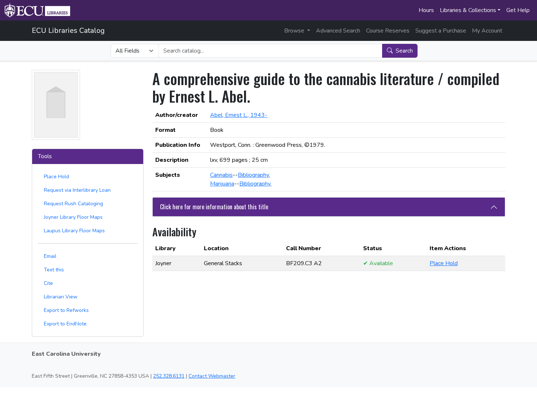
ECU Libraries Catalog (68, 30)
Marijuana (222, 184)
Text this (54, 269)
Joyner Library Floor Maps (73, 217)
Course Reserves (388, 31)
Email (50, 256)
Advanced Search (338, 31)
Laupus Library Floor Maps (74, 230)
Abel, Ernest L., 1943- (238, 115)
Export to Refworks (66, 310)
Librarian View (60, 296)
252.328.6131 (168, 376)
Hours (426, 10)
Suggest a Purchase (440, 31)
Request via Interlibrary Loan (77, 190)
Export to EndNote (65, 323)
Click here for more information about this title (214, 206)
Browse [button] (295, 31)
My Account (487, 31)
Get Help (518, 10)
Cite (48, 283)
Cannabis (221, 175)
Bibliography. (254, 175)
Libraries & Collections (468, 10)
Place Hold (56, 176)
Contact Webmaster (211, 376)
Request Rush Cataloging (73, 203)
